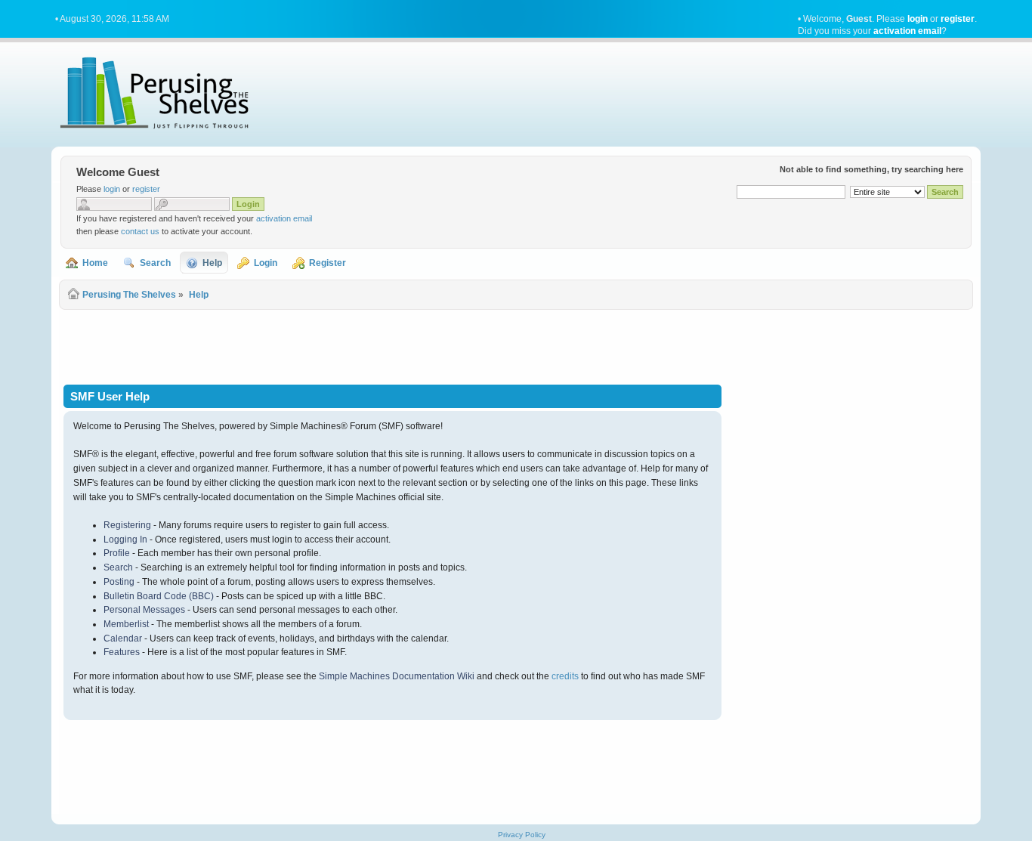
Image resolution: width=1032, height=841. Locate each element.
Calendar (123, 638)
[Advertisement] (516, 346)
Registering (127, 525)
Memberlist (126, 624)
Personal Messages (144, 609)
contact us (140, 231)
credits (565, 676)
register (958, 19)
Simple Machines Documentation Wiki (396, 676)
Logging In (125, 539)
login (917, 19)
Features (122, 652)
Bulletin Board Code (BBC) (159, 596)
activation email (907, 31)
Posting (119, 582)
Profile (117, 553)
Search (118, 567)
